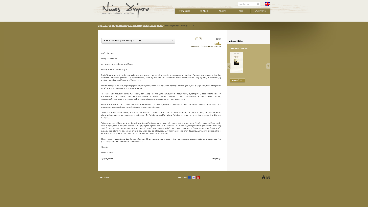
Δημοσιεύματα (121, 26)
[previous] (229, 66)
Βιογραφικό (184, 11)
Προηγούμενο (108, 159)
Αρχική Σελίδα (103, 26)
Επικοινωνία (260, 11)
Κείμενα (222, 11)
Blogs (240, 11)
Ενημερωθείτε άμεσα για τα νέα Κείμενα (205, 46)
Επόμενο (215, 159)
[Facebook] (189, 177)
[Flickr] (194, 177)
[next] (268, 66)
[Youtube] (198, 177)
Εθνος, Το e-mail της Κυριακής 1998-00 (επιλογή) (145, 26)
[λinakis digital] (266, 177)
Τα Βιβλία (204, 11)
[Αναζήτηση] (258, 4)
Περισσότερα (237, 80)
